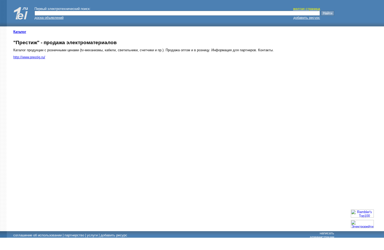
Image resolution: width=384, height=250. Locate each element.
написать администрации (322, 235)
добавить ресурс (306, 18)
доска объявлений (48, 18)
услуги (92, 235)
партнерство (74, 235)
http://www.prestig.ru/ (29, 57)
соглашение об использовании (37, 235)
